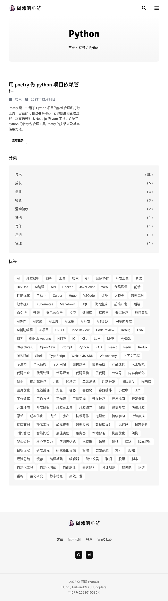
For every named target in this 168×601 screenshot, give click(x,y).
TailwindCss (80, 587)
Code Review (80, 330)
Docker (67, 287)
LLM (97, 338)
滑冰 (128, 441)
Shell (39, 355)
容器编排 (105, 390)
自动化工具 (25, 467)
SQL (85, 304)
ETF (20, 338)
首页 (72, 47)
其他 (84, 217)
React (112, 347)
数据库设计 (103, 424)
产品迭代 (118, 364)
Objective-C (25, 347)
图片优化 (23, 390)
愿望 (20, 416)
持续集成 (138, 416)
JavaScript (87, 287)
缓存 (39, 459)
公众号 (117, 373)
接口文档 (23, 424)
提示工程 (43, 424)
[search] (146, 8)
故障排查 (62, 424)
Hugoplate (99, 587)
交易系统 (98, 364)
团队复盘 (128, 381)
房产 (66, 416)
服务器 (81, 433)
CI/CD (59, 330)
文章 (60, 539)
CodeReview (105, 330)
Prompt (66, 347)
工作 (138, 390)
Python (84, 347)
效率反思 (82, 424)
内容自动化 (136, 373)
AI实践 (37, 321)
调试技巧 (121, 312)
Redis (127, 347)
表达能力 (88, 467)
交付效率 (79, 364)
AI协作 (21, 321)
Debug (126, 330)
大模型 (119, 295)
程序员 (104, 312)
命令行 (22, 312)
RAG (98, 347)
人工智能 (138, 364)
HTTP (61, 338)
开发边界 (85, 407)
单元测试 (88, 381)
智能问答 (43, 433)
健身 (104, 295)
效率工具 (137, 295)
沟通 (102, 441)
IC (73, 338)
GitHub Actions (40, 338)
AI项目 (44, 330)
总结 (84, 234)
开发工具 (122, 278)
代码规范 (62, 373)
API (53, 287)
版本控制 (144, 441)
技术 (18, 99)
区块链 (71, 381)
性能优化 (23, 295)
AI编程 (39, 287)
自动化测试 (48, 467)
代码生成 (101, 304)
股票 (121, 459)
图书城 (146, 381)
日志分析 (141, 424)
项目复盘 (141, 312)
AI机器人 (103, 321)
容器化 (87, 390)
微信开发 (118, 407)
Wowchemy (108, 355)
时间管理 (23, 433)
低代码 (100, 373)
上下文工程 (131, 355)
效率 (49, 278)
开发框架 (138, 398)
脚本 (135, 459)
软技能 (127, 467)
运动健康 (84, 209)
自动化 (41, 295)
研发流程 (43, 450)
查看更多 (18, 140)
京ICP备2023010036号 (84, 592)
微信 (102, 407)
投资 (84, 200)
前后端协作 (38, 381)
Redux (142, 347)
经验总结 (23, 459)
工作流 (61, 398)
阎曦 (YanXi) (90, 581)
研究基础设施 (66, 450)
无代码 (123, 424)
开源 (36, 312)
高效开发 (75, 476)
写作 (84, 226)
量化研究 (36, 476)
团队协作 (102, 278)
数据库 (87, 312)
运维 (141, 467)
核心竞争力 (44, 441)
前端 (137, 287)
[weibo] (89, 555)
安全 (59, 390)
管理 (84, 243)
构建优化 (118, 433)
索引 (118, 450)
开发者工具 (64, 407)
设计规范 (108, 467)
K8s (84, 338)
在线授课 (43, 390)
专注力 (22, 364)
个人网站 (59, 364)
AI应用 (69, 321)
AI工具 (53, 321)
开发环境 (23, 407)
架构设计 (23, 441)
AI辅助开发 (124, 321)
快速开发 (138, 407)
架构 (135, 433)
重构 (20, 476)
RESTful (23, 355)
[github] (78, 555)
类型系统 (102, 450)
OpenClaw (47, 347)
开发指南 (118, 398)
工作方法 (43, 398)
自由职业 (69, 467)
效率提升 (23, 304)
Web (104, 287)
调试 (138, 278)
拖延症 (100, 416)
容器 (72, 390)
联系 (89, 539)
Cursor (57, 295)
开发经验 (43, 407)
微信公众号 (54, 312)
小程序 (123, 390)
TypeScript (57, 355)
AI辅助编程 (25, 330)
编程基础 (56, 459)
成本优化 (36, 416)
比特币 (87, 441)
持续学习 (118, 416)
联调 (108, 459)
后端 (137, 304)
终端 (131, 450)
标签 (82, 47)
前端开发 (120, 304)
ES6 (140, 330)
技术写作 (82, 416)
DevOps (22, 287)
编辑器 (74, 459)
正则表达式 (67, 441)
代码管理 (43, 373)
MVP (110, 338)
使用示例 (74, 539)
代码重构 (82, 373)
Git (87, 278)
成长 (84, 183)
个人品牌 (39, 364)
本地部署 (98, 433)
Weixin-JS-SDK (82, 355)
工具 (62, 278)
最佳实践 (62, 433)
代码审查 (23, 373)
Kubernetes (44, 304)
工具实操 (79, 398)
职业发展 (92, 459)
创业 (84, 191)
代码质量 (120, 287)
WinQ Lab (105, 539)
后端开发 (108, 381)
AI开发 (85, 321)
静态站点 (56, 476)
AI (18, 278)
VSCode (89, 295)
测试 (115, 441)
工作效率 (23, 398)
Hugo (73, 295)
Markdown (67, 304)
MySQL (125, 338)
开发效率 (32, 278)
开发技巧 (98, 398)
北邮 (56, 381)
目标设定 (23, 450)
